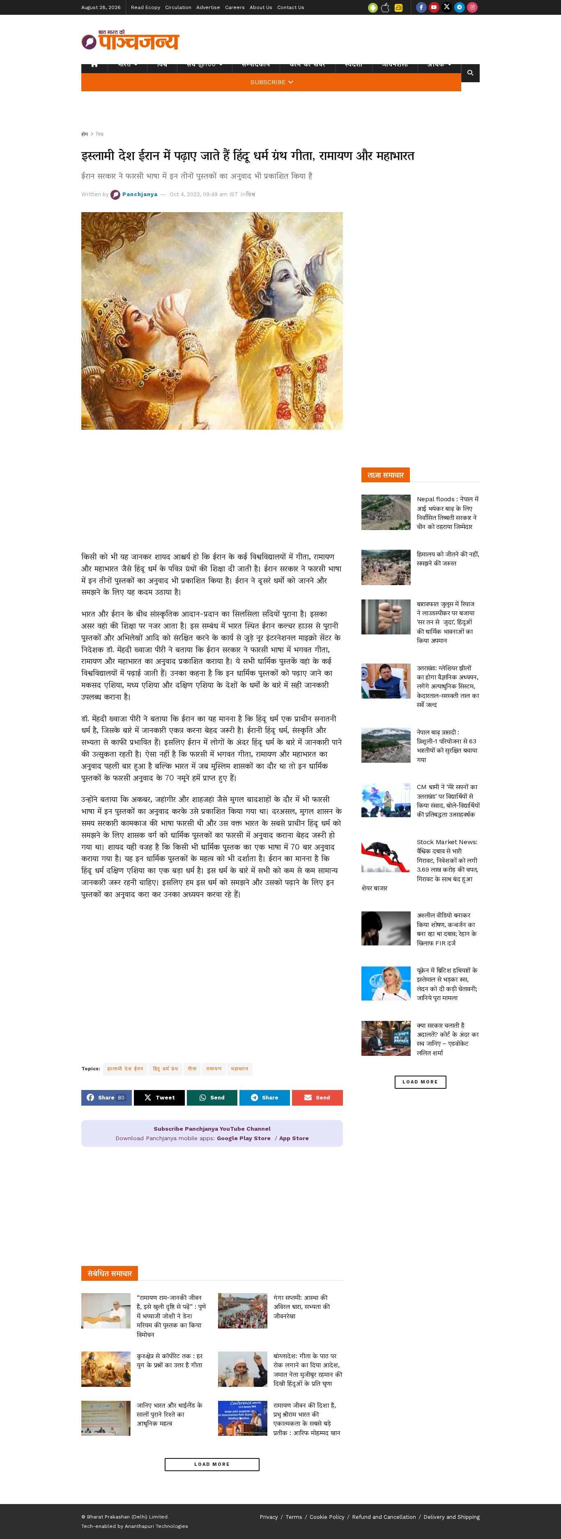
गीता (192, 1069)
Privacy (269, 1517)
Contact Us (290, 7)
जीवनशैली (395, 64)
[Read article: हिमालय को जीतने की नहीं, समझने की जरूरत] (386, 567)
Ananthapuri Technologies (156, 1526)
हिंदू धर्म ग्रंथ (165, 1069)
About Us (261, 7)
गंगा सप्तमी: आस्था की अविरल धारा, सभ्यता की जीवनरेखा (302, 1307)
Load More (212, 1464)
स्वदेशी (354, 64)
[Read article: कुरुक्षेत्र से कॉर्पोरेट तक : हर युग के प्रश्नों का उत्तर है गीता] (106, 1369)
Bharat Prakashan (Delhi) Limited (127, 1517)
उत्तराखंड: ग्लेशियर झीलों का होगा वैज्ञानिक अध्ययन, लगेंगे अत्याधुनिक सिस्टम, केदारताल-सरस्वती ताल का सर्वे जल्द (448, 686)
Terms (293, 1517)
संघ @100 (201, 64)
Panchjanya (140, 194)
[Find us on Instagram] (472, 7)
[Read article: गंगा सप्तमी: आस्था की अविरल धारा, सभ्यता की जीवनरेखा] (242, 1310)
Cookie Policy (327, 1517)
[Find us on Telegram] (459, 7)
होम (84, 134)
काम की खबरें (308, 64)
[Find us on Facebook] (421, 7)
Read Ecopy (145, 7)
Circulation (178, 7)
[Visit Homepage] (130, 39)
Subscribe (268, 82)
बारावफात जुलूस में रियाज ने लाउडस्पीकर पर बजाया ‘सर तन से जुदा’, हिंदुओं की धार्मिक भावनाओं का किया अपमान (446, 622)
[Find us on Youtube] (434, 7)
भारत (124, 64)
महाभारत (239, 1069)
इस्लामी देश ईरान (125, 1069)
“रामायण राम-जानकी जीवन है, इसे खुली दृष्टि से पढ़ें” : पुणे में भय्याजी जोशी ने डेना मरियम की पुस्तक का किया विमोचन (171, 1316)
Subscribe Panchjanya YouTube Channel (212, 1128)
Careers (235, 7)
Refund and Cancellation (384, 1517)
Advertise (208, 7)
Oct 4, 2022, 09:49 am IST (204, 194)
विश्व (162, 64)
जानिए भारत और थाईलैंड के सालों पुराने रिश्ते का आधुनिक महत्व (169, 1414)
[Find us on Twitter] (446, 7)
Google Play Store (244, 1138)
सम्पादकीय (256, 64)
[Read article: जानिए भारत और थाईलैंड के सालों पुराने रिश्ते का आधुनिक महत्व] (106, 1418)
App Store (294, 1138)
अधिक (436, 64)
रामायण (214, 1069)
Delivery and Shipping (451, 1517)
